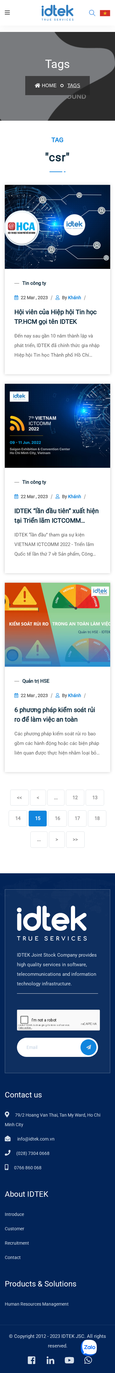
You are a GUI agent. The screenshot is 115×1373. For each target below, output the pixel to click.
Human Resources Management (37, 1304)
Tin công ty (34, 283)
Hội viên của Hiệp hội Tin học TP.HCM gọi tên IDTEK (55, 316)
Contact (13, 1257)
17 (77, 818)
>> (75, 839)
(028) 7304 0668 (33, 1153)
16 (57, 818)
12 (75, 797)
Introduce (14, 1214)
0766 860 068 (28, 1167)
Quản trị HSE (36, 681)
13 (94, 797)
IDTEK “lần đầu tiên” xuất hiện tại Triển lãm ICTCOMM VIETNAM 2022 (56, 516)
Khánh (74, 297)
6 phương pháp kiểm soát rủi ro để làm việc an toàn (54, 714)
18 (97, 818)
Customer (14, 1228)
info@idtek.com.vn (35, 1139)
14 (17, 818)
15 (37, 818)
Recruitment (17, 1243)
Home (49, 85)
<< (19, 797)
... (56, 797)
